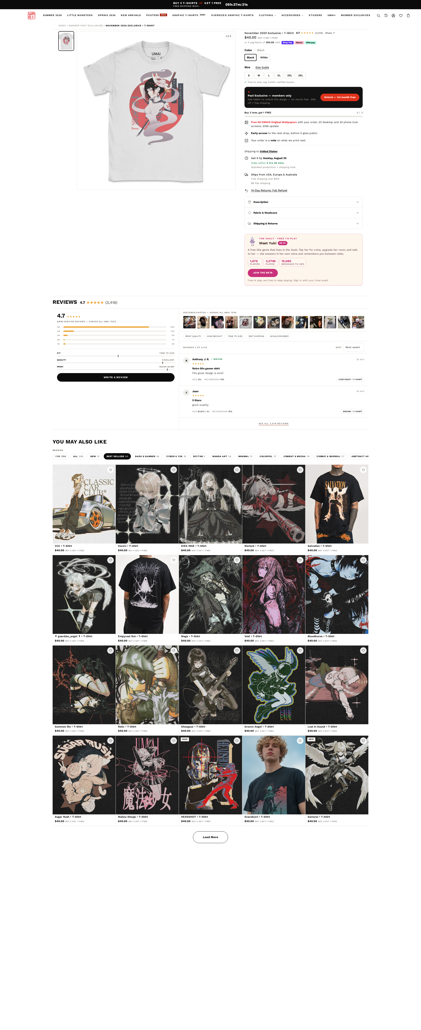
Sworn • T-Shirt (352, 411)
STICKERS (315, 15)
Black (250, 57)
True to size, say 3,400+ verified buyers (271, 82)
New (95, 456)
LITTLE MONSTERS (80, 15)
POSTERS (156, 15)
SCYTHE (199, 456)
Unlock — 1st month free (340, 97)
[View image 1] (66, 41)
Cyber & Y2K (176, 456)
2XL (289, 75)
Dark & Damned (147, 456)
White (264, 57)
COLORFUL (268, 456)
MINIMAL (245, 456)
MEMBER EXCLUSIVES (355, 15)
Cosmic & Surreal (330, 456)
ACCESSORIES (291, 15)
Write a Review (116, 377)
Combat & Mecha (297, 456)
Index (62, 25)
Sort (339, 347)
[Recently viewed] (386, 15)
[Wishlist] (401, 15)
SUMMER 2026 (52, 15)
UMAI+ (332, 15)
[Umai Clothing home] (31, 15)
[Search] (378, 15)
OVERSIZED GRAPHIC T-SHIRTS (232, 15)
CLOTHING (266, 15)
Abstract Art (362, 456)
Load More (210, 837)
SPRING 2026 (107, 15)
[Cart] (408, 15)
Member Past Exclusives (86, 25)
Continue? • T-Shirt (350, 379)
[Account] (393, 15)
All (78, 456)
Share (330, 33)
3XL (300, 75)
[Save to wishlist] (110, 470)
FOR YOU (60, 456)
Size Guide (262, 67)
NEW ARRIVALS (131, 15)
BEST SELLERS (117, 456)
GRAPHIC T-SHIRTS (188, 15)
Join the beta (263, 272)
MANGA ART (221, 456)
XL (279, 75)
